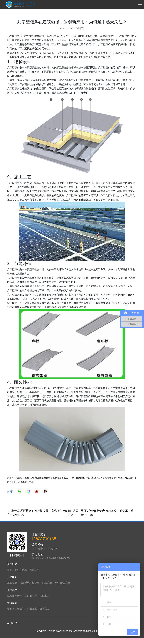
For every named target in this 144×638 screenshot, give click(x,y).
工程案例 (44, 595)
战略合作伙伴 (14, 595)
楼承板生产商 (26, 481)
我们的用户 (31, 595)
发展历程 (35, 569)
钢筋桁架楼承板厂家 (84, 477)
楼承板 (36, 582)
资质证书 (32, 608)
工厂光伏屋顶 (126, 477)
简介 (9, 569)
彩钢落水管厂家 (112, 477)
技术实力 (44, 608)
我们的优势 (21, 569)
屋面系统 (12, 582)
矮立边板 (39, 477)
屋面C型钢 (30, 477)
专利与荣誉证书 (15, 608)
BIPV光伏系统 (62, 582)
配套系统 (47, 582)
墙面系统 (25, 582)
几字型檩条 (99, 477)
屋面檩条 (48, 477)
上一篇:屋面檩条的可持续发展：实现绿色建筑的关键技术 (39, 512)
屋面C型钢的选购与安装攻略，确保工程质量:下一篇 (107, 512)
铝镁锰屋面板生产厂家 (63, 477)
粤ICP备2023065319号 (96, 631)
